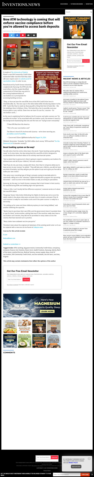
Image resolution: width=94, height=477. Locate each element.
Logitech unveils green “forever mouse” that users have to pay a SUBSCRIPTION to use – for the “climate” (76, 109)
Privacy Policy (47, 470)
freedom (22, 250)
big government (29, 248)
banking (20, 248)
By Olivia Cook (73, 130)
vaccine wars (48, 254)
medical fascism (17, 252)
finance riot (14, 250)
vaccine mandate (38, 254)
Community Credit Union (43, 248)
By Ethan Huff (73, 87)
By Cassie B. (73, 104)
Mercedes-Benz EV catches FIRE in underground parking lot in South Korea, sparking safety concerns (75, 92)
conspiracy (56, 248)
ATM (15, 248)
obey (47, 252)
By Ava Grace (73, 96)
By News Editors (73, 149)
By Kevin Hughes (73, 207)
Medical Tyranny (29, 252)
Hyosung (48, 250)
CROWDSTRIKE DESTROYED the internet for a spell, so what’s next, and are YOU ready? (76, 182)
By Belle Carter (73, 122)
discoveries (64, 4)
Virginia (5, 257)
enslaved (6, 250)
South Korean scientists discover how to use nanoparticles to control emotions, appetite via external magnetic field (76, 118)
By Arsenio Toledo (74, 139)
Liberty (54, 250)
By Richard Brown (74, 178)
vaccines (57, 254)
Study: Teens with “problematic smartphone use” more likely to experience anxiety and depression (76, 127)
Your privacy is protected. (12, 284)
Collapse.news (38, 227)
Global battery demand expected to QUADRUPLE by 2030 (73, 189)
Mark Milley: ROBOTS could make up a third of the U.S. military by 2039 (77, 168)
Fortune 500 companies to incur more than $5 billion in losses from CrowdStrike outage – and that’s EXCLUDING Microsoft (76, 197)
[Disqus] (32, 378)
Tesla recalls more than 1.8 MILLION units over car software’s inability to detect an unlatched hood (75, 135)
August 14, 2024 (41, 137)
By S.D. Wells (73, 185)
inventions (89, 4)
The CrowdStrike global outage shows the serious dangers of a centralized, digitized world (75, 212)
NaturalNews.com (9, 238)
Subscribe (85, 474)
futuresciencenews (77, 4)
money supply (40, 252)
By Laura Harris (73, 232)
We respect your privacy (37, 465)
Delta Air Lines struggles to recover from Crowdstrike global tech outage (75, 229)
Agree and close (76, 466)
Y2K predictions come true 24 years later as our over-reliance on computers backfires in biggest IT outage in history (76, 221)
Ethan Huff (17, 31)
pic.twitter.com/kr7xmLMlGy (16, 134)
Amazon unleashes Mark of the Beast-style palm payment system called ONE (75, 154)
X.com (5, 235)
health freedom (39, 250)
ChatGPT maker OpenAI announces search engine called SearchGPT (75, 161)
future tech (29, 250)
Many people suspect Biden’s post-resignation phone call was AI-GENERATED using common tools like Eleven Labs (77, 237)
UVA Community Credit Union (21, 254)
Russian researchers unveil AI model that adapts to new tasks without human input (75, 175)
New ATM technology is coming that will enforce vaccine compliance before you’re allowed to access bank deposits (75, 83)
